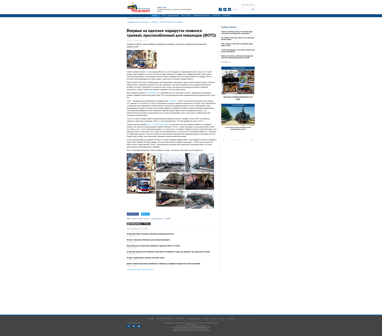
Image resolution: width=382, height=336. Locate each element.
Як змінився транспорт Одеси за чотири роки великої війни (237, 38)
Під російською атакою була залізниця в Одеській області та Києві (153, 246)
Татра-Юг (172, 101)
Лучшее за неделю (238, 68)
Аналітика (216, 16)
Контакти (226, 16)
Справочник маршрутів (201, 16)
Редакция (231, 318)
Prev (223, 140)
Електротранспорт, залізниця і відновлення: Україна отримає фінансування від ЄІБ (237, 57)
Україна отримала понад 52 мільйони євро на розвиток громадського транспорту (237, 32)
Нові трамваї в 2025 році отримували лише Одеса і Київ (237, 44)
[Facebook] (220, 9)
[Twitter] (224, 9)
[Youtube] (229, 9)
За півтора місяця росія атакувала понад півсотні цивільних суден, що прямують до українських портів (168, 252)
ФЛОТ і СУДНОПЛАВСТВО (170, 16)
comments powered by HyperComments (140, 269)
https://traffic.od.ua (138, 7)
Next (252, 140)
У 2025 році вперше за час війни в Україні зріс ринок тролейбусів (238, 51)
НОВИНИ (154, 16)
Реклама (222, 318)
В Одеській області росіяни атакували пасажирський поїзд (150, 234)
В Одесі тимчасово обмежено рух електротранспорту (148, 240)
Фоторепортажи (238, 105)
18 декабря (150, 93)
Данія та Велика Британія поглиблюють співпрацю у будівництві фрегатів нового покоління (163, 263)
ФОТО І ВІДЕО (186, 16)
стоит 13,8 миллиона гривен (158, 124)
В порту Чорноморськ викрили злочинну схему (145, 257)
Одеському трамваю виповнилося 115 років (238, 98)
